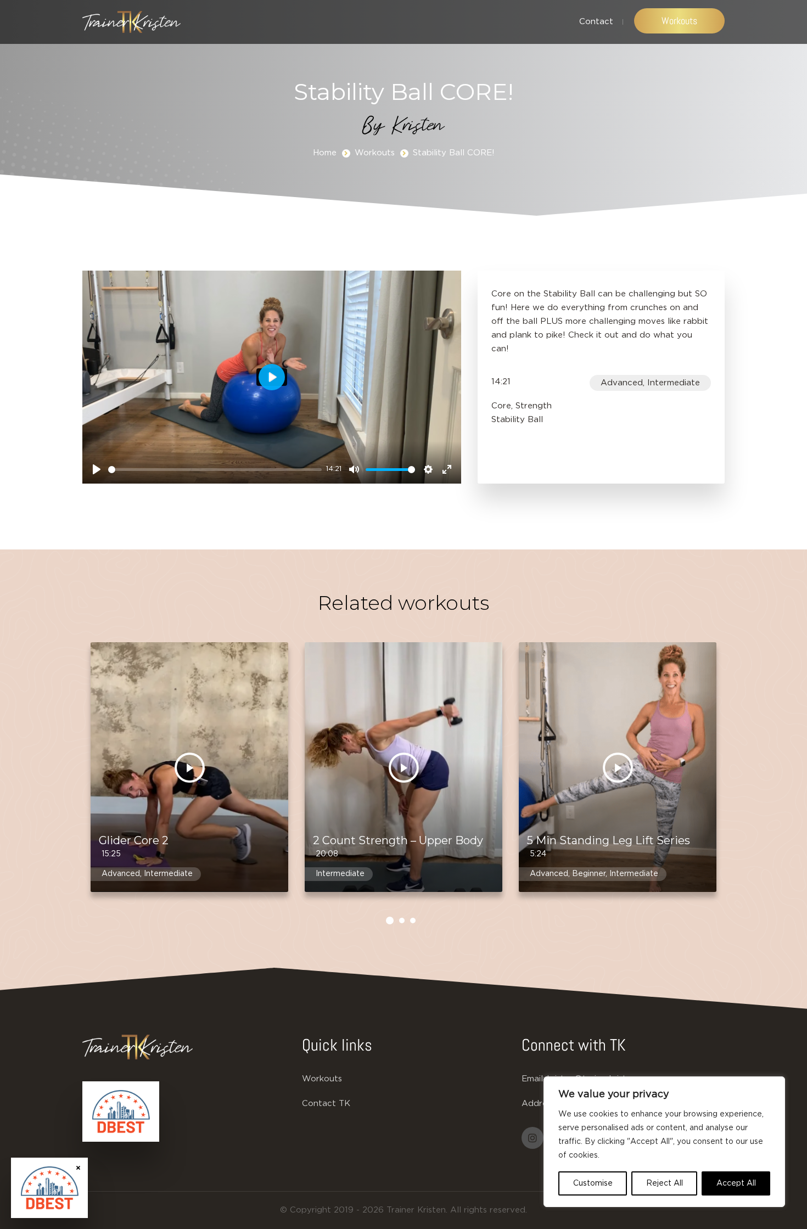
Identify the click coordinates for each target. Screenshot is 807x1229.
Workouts (679, 20)
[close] (78, 1167)
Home (325, 153)
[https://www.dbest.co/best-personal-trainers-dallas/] (120, 1111)
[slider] (215, 469)
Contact (596, 22)
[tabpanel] (189, 776)
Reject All (664, 1183)
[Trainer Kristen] (131, 22)
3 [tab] (413, 920)
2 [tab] (402, 920)
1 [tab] (390, 920)
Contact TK (326, 1103)
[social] (532, 1138)
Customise (593, 1183)
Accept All (736, 1183)
